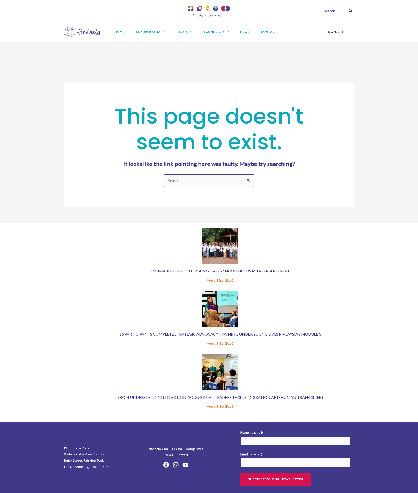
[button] (162, 32)
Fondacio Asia (157, 449)
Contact (182, 455)
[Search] (351, 11)
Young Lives (194, 449)
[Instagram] (308, 11)
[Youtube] (300, 11)
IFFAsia (176, 449)
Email (251, 454)
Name (251, 432)
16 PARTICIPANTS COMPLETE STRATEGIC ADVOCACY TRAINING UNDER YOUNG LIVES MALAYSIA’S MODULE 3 (220, 334)
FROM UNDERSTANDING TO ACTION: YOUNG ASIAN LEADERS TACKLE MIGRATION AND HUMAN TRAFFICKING (220, 397)
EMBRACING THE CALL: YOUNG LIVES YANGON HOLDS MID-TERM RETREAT (220, 271)
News (168, 455)
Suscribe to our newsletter (276, 479)
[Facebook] (291, 11)
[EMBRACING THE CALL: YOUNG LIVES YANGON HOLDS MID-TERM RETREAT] (220, 246)
